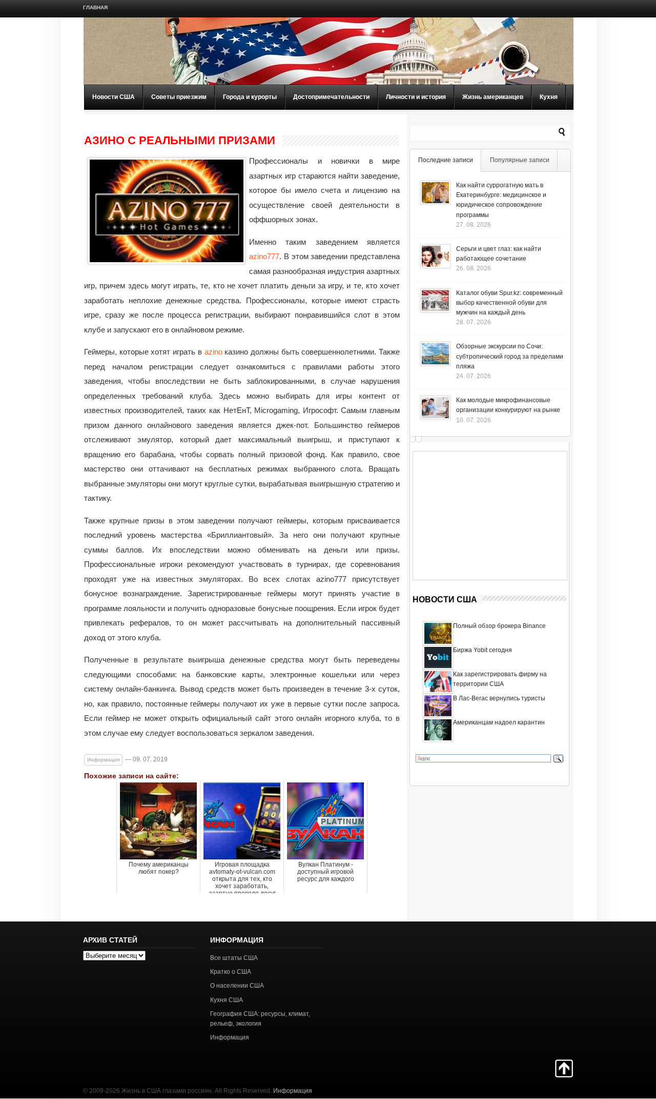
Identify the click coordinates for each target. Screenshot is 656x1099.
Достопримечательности (331, 97)
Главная (95, 7)
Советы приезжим (179, 97)
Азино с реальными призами (179, 140)
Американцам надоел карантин (499, 722)
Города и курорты (250, 97)
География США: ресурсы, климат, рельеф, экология (260, 1018)
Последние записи (445, 160)
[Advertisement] (490, 516)
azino (213, 351)
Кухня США (226, 1000)
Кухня (549, 97)
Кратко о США (230, 971)
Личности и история (416, 97)
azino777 (264, 256)
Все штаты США (234, 957)
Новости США (113, 97)
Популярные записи (519, 160)
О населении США (237, 985)
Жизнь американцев (492, 97)
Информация (103, 759)
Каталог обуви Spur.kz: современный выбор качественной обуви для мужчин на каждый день (509, 302)
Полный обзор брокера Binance (499, 626)
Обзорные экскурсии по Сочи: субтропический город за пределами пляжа (509, 356)
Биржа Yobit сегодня (482, 650)
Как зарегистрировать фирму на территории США (500, 679)
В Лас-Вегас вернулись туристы (499, 698)
